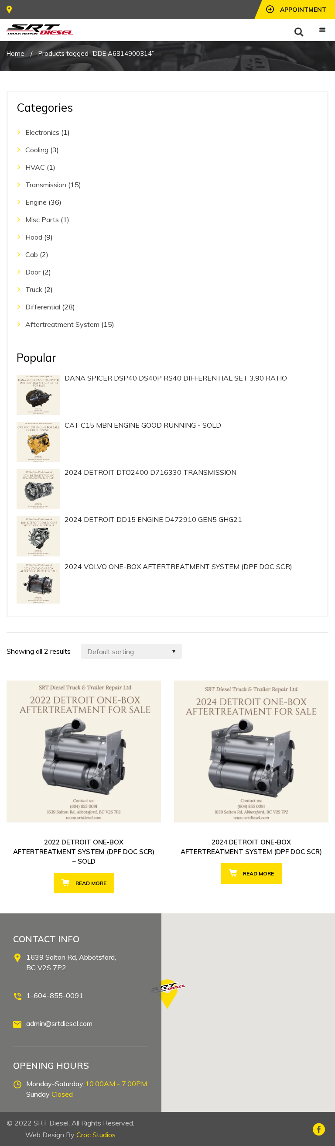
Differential (42, 306)
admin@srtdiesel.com (59, 1023)
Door (33, 272)
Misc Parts (42, 219)
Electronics (42, 132)
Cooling (36, 149)
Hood (33, 237)
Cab (31, 254)
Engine (36, 202)
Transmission (45, 184)
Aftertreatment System (62, 324)
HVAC (35, 167)
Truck (33, 289)
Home (15, 53)
